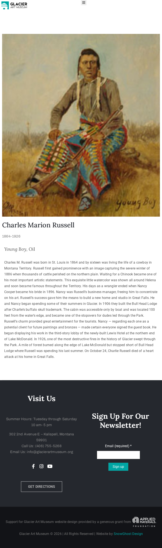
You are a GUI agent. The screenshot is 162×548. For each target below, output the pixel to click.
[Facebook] (33, 466)
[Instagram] (41, 466)
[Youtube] (50, 466)
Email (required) (118, 446)
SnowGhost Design (128, 534)
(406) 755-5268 (48, 446)
